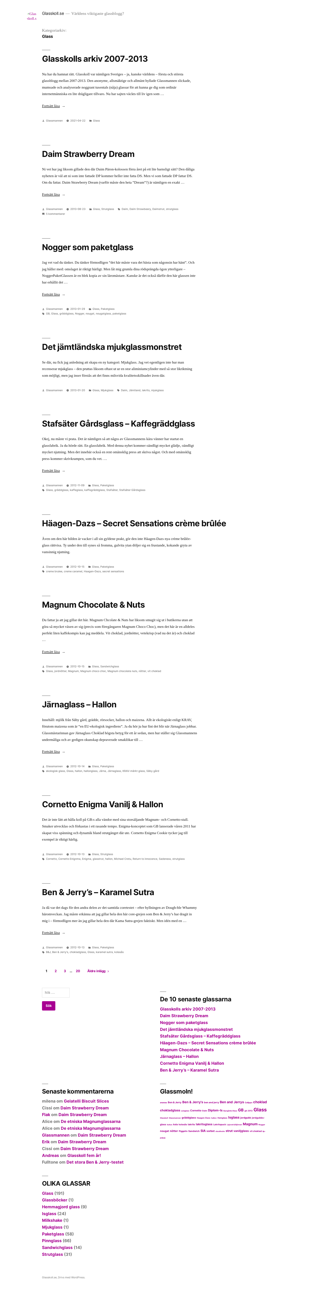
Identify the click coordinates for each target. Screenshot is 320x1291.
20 (78, 971)
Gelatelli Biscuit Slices (86, 1101)
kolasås (119, 952)
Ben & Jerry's (60, 952)
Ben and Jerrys (232, 1102)
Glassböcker (54, 1199)
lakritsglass (204, 1124)
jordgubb (245, 1117)
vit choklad (154, 671)
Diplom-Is (215, 1110)
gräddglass (67, 313)
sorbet (210, 1131)
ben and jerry (211, 1102)
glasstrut (98, 858)
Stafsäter (112, 490)
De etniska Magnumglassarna (90, 1121)
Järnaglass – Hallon (79, 704)
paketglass (119, 313)
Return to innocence (145, 858)
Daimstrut (158, 209)
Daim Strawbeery (140, 209)
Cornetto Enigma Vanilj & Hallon (102, 804)
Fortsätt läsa (53, 106)
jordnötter (60, 671)
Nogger (79, 313)
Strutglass (107, 209)
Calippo (248, 1102)
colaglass (185, 1111)
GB (48, 313)
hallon (78, 771)
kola (175, 1124)
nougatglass (103, 313)
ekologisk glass (55, 771)
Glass (96, 120)
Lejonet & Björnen (234, 1125)
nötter (142, 671)
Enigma (86, 858)
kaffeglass (76, 490)
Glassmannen (54, 120)
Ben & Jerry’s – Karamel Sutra (98, 892)
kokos (169, 1125)
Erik (46, 1141)
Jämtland (134, 390)
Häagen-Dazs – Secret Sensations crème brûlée (134, 523)
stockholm (220, 1131)
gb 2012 (248, 1110)
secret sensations (113, 571)
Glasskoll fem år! (84, 1155)
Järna (102, 771)
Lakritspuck (219, 1124)
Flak (46, 1114)
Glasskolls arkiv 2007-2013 (95, 59)
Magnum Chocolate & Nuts (93, 605)
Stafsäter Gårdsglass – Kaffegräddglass (118, 424)
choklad (260, 1102)
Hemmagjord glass (61, 1206)
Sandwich (194, 1131)
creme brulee (54, 571)
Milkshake (52, 1220)
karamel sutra (104, 952)
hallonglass (91, 771)
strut (229, 1131)
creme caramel (73, 571)
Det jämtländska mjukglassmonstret (112, 347)
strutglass (172, 209)
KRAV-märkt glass (133, 771)
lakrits (146, 390)
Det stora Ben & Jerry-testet (95, 1162)
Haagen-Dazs (92, 571)
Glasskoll (164, 1118)
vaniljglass (241, 1131)
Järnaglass (114, 771)
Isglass (234, 1117)
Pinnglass (52, 1240)
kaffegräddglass (94, 490)
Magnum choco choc (93, 671)
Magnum (73, 671)
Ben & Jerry (175, 1102)
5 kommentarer (55, 213)
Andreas (50, 1155)
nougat (90, 313)
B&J (48, 952)
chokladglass (78, 952)
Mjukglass (107, 390)
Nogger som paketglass (87, 247)
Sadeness (165, 858)
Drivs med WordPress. (71, 1277)
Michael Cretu (122, 858)
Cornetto (51, 858)
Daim (125, 209)
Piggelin (183, 1131)
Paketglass (107, 308)
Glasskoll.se (53, 13)
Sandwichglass (109, 666)
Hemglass (222, 1118)
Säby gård (152, 771)
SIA (203, 1131)
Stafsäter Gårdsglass (132, 490)
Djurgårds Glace (230, 1111)
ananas (163, 1102)
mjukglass (157, 390)
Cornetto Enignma (69, 858)
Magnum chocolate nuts (122, 671)
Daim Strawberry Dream (88, 154)
